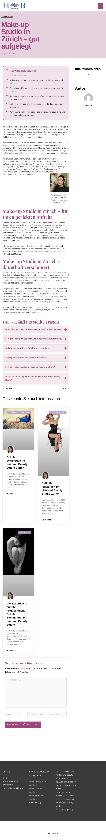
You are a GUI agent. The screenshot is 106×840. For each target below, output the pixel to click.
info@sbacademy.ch (25, 299)
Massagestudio (11, 153)
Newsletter (26, 301)
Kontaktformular (41, 296)
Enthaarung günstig (64, 809)
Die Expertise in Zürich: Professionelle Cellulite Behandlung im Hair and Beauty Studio (16, 614)
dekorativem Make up (34, 251)
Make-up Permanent (59, 273)
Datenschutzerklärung (13, 788)
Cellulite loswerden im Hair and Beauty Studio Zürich (66, 785)
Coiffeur (63, 153)
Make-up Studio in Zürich (12, 145)
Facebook (59, 299)
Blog (5, 778)
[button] (99, 68)
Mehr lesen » (11, 494)
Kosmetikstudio (40, 153)
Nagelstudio (26, 153)
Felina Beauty (35, 802)
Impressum (8, 785)
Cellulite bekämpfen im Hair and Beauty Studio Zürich (65, 774)
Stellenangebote (10, 781)
